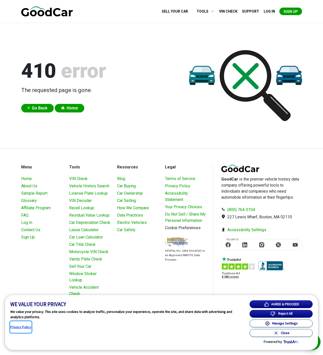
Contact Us (30, 229)
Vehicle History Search (89, 186)
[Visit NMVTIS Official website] (176, 242)
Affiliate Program (36, 207)
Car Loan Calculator (86, 237)
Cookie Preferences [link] (183, 227)
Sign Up (291, 12)
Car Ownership (130, 193)
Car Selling (126, 200)
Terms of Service (180, 178)
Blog (121, 178)
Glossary (29, 200)
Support (250, 11)
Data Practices (130, 215)
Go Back (39, 108)
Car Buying (126, 186)
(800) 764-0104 (241, 209)
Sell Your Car (175, 11)
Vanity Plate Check (85, 259)
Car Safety (126, 229)
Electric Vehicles (132, 222)
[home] (47, 11)
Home (72, 108)
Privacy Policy (177, 186)
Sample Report (34, 193)
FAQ (25, 215)
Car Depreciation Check (89, 222)
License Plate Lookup (88, 193)
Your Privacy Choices (183, 206)
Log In (26, 222)
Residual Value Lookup (89, 215)
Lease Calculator (84, 229)
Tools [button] (202, 11)
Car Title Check (82, 244)
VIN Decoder (80, 200)
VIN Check (228, 11)
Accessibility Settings (246, 229)
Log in (269, 11)
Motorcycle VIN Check (89, 251)
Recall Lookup (81, 207)
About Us (29, 186)
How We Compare (133, 207)
